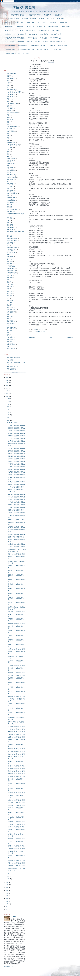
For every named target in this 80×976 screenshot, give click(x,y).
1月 (8, 879)
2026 (7, 377)
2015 (7, 890)
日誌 (8, 83)
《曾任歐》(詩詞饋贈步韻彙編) (16, 505)
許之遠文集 (10, 360)
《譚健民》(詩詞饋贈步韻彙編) (16, 456)
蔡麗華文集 (10, 96)
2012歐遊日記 (9, 30)
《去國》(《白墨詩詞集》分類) (16, 824)
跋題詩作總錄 (11, 344)
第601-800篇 (8, 22)
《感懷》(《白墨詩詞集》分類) (16, 827)
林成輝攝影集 (11, 78)
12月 (8, 399)
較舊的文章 (70, 337)
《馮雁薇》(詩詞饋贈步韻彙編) (16, 430)
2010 (7, 904)
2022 (7, 388)
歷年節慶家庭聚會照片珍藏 (26, 49)
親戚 (8, 335)
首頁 (6, 15)
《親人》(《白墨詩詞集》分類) (16, 554)
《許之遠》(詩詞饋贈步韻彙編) (16, 461)
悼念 (8, 124)
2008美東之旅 (63, 22)
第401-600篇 (60, 19)
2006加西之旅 (52, 22)
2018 (7, 882)
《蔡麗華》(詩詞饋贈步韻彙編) (16, 464)
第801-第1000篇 (19, 22)
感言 (8, 76)
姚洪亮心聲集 (11, 312)
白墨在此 (9, 110)
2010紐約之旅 (19, 26)
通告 (8, 346)
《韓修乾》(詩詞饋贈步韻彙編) (16, 436)
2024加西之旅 (43, 38)
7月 (8, 412)
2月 (8, 876)
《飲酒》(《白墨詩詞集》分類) (16, 751)
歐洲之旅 (9, 259)
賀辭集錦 (9, 342)
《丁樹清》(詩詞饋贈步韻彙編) (16, 547)
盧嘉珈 (9, 172)
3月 (8, 873)
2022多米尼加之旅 (56, 34)
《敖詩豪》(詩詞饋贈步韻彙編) (16, 507)
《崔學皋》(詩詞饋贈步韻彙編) (16, 512)
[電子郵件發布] (45, 329)
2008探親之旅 (9, 26)
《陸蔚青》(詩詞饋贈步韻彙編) (16, 441)
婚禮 (8, 314)
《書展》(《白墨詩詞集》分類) (16, 860)
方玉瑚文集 (10, 229)
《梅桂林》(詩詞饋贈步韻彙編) (16, 484)
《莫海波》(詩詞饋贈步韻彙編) (16, 466)
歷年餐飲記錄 (11, 175)
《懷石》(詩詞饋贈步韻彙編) (15, 510)
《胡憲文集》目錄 (56, 49)
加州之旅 (9, 291)
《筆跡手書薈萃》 (10, 49)
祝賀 (8, 122)
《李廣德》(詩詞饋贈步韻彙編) (16, 502)
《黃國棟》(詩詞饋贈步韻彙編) (16, 428)
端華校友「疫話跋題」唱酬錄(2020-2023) (55, 42)
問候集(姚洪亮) (11, 309)
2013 (7, 896)
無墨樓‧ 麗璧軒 (24, 7)
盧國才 (14, 916)
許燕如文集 (10, 284)
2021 (7, 391)
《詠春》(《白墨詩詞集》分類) (16, 776)
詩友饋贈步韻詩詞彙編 (29, 19)
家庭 (8, 106)
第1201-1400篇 (42, 22)
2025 (7, 380)
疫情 (8, 154)
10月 (8, 404)
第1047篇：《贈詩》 (13, 423)
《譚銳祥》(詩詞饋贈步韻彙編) (16, 453)
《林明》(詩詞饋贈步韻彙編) (15, 487)
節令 (8, 133)
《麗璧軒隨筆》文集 (13, 145)
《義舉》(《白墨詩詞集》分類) (16, 793)
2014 (7, 893)
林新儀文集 (10, 168)
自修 (8, 101)
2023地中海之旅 (32, 38)
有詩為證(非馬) (11, 369)
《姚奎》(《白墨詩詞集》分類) (16, 696)
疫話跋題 (9, 236)
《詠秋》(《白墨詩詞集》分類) (16, 771)
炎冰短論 (9, 188)
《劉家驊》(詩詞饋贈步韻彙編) (16, 534)
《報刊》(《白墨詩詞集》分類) (16, 863)
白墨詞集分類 (58, 15)
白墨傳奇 (37, 42)
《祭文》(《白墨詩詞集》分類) (16, 800)
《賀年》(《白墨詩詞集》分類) (16, 839)
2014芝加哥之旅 (30, 30)
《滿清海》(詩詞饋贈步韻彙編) (16, 474)
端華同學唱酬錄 (11, 74)
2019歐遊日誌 (44, 34)
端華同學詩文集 (23, 45)
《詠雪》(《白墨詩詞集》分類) (16, 766)
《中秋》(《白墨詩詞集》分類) (16, 729)
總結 (8, 165)
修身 (8, 152)
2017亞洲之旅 (56, 30)
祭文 (8, 325)
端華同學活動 (11, 328)
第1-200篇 (41, 19)
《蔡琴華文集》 (11, 250)
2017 (7, 885)
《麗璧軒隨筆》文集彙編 (38, 45)
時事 (8, 117)
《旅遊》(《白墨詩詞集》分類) (16, 754)
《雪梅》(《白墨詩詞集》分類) (16, 665)
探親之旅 (9, 296)
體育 (8, 195)
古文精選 (26, 53)
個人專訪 (9, 275)
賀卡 (8, 245)
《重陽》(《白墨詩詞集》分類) (16, 726)
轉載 (8, 149)
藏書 (8, 332)
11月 (8, 401)
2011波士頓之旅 (65, 26)
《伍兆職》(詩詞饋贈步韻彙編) (16, 544)
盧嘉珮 (9, 282)
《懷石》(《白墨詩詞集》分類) (16, 675)
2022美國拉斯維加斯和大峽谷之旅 (15, 38)
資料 (8, 99)
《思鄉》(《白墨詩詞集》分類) (16, 821)
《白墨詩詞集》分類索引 (12, 19)
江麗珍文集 (10, 94)
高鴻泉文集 (10, 184)
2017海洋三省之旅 (10, 34)
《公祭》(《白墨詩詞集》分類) (16, 802)
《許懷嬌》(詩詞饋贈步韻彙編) (16, 459)
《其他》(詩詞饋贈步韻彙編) (15, 537)
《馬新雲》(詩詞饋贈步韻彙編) (16, 472)
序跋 (8, 280)
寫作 (8, 140)
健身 (8, 289)
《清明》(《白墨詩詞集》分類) (16, 734)
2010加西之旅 (30, 26)
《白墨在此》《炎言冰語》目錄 (57, 45)
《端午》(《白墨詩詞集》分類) (16, 732)
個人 (8, 87)
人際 (8, 138)
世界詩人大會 (11, 252)
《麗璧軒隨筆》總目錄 (34, 15)
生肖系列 (29, 42)
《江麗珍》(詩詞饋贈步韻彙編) (16, 482)
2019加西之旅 (33, 34)
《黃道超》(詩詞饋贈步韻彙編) (16, 425)
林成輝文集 (10, 257)
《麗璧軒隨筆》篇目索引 (17, 15)
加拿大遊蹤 (20, 42)
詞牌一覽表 (10, 339)
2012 (7, 898)
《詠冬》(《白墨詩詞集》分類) (16, 768)
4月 (8, 420)
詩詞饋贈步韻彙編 (12, 126)
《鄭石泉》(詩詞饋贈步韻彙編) (16, 448)
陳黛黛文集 (10, 179)
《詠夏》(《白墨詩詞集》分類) (16, 774)
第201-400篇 (50, 19)
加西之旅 (9, 293)
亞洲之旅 (9, 303)
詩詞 (8, 80)
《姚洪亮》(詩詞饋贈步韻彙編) (16, 520)
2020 (7, 393)
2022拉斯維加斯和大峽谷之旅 (15, 214)
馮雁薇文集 (10, 300)
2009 (7, 906)
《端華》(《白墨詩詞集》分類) (16, 612)
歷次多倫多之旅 (9, 42)
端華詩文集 (10, 191)
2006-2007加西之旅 (12, 209)
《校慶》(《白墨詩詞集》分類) (16, 865)
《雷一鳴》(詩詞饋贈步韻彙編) (16, 438)
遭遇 (8, 222)
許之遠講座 (10, 337)
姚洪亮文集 (10, 119)
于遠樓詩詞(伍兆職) (12, 366)
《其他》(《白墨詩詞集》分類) (16, 649)
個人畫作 (9, 305)
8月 (8, 409)
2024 (7, 383)
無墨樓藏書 (10, 323)
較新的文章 (32, 337)
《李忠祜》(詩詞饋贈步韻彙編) (16, 499)
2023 (7, 385)
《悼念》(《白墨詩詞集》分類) (16, 805)
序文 (8, 181)
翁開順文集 (10, 243)
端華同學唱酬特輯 (10, 45)
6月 (8, 415)
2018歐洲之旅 (22, 34)
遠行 (8, 254)
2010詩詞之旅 (41, 26)
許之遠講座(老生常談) (13, 358)
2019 (7, 396)
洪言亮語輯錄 (11, 321)
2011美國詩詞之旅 (53, 26)
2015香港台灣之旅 (43, 30)
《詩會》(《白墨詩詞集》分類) (16, 846)
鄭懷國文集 (10, 225)
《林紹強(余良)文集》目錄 (12, 53)
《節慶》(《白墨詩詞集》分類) (16, 749)
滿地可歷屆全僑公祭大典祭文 (15, 232)
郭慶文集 (9, 287)
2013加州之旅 (19, 30)
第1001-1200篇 (30, 22)
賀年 (8, 298)
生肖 (8, 156)
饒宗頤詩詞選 (11, 348)
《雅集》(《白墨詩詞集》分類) (16, 848)
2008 (7, 909)
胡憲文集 (9, 207)
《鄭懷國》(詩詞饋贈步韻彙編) (16, 451)
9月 (8, 407)
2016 (7, 887)
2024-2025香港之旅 (55, 38)
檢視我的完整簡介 (8, 966)
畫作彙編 (9, 277)
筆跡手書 (9, 129)
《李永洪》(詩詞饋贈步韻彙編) (16, 497)
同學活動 (9, 218)
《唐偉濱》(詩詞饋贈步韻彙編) (16, 527)
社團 (8, 220)
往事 (8, 136)
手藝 (8, 319)
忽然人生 (9, 316)
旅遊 (8, 85)
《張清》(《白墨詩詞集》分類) (16, 623)
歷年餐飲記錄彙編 (42, 49)
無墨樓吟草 (47, 15)
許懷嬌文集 (10, 108)
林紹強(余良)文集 (12, 103)
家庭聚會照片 (11, 204)
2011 (7, 901)
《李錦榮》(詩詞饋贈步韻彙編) (16, 494)
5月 (8, 417)
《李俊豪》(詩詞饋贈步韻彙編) (16, 469)
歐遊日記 (9, 261)
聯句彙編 (9, 330)
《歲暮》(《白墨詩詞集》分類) (16, 737)
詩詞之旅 (9, 264)
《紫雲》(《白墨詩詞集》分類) (16, 673)
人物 (8, 115)
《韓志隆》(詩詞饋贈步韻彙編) (16, 433)
